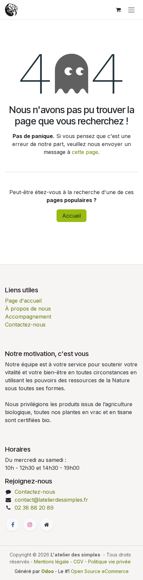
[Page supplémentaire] (47, 524)
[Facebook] (12, 524)
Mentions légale (51, 561)
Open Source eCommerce (100, 571)
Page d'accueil (23, 300)
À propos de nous (28, 308)
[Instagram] (30, 524)
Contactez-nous (25, 324)
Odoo (48, 571)
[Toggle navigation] (131, 10)
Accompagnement (28, 316)
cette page (85, 152)
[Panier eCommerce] (118, 9)
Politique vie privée (109, 561)
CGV (78, 561)
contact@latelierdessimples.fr (51, 499)
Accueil (71, 215)
